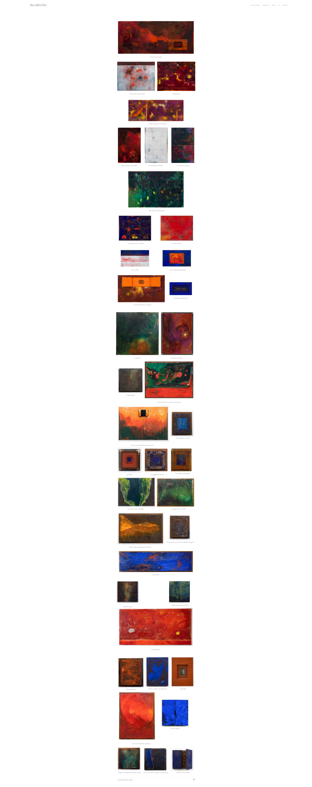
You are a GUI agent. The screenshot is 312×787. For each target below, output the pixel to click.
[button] (156, 474)
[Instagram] (194, 779)
